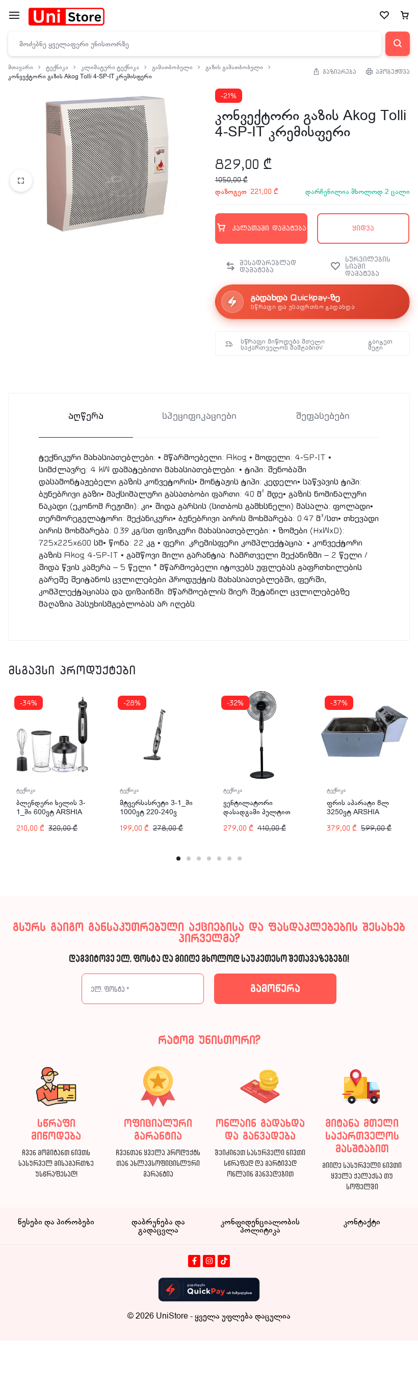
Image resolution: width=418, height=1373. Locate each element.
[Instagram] (209, 1261)
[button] (260, 266)
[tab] (86, 415)
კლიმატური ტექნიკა (110, 67)
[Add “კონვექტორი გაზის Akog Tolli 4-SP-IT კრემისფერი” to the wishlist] (365, 266)
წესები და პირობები (56, 1221)
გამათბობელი (172, 67)
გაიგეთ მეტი (380, 344)
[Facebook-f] (194, 1261)
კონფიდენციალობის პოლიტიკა (260, 1226)
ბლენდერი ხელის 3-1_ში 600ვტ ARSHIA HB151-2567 (51, 812)
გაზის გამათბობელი (234, 67)
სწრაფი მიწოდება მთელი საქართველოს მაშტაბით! (283, 344)
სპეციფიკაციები (199, 416)
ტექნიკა (57, 67)
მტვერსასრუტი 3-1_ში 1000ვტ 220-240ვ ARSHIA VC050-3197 (156, 812)
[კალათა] (405, 16)
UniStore (172, 1316)
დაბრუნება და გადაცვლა (158, 1226)
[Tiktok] (224, 1261)
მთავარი (20, 67)
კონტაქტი (362, 1221)
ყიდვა (363, 228)
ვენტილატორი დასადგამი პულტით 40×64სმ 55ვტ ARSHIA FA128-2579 (260, 816)
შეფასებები (323, 416)
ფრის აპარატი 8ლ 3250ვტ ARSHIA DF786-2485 (358, 812)
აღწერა (85, 416)
